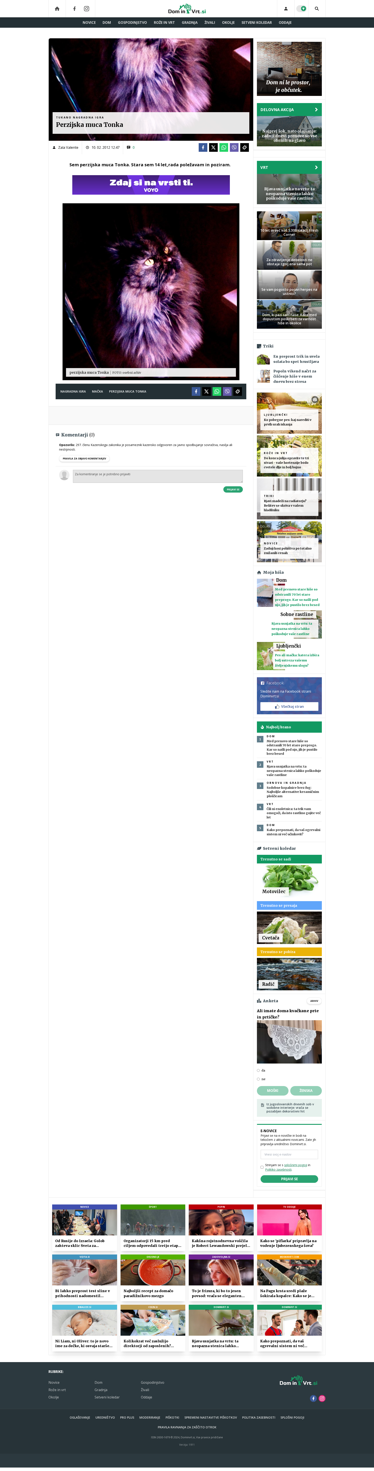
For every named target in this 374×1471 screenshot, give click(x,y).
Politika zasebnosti (258, 1417)
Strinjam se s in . (287, 1167)
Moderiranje (149, 1417)
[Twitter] (213, 147)
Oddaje (285, 22)
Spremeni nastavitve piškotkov (210, 1417)
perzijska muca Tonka (127, 391)
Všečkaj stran (292, 706)
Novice (89, 22)
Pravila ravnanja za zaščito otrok (187, 1427)
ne (263, 1079)
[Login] (285, 8)
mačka (97, 391)
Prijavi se (233, 489)
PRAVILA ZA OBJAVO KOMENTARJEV (84, 458)
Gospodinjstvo (132, 22)
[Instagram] (86, 8)
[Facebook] (74, 8)
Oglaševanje (80, 1417)
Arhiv (314, 1000)
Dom (107, 22)
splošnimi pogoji (295, 1165)
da (263, 1070)
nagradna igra (73, 391)
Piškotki (172, 1417)
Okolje (228, 22)
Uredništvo (105, 1417)
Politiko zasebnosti (278, 1169)
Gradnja (190, 22)
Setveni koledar (257, 22)
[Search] (316, 8)
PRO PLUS (127, 1417)
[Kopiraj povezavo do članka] (244, 147)
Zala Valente (68, 147)
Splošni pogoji (292, 1417)
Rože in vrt (164, 22)
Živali (210, 22)
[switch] (301, 8)
